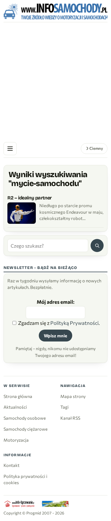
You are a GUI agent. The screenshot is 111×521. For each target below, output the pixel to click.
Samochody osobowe (25, 418)
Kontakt (12, 465)
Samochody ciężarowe (26, 429)
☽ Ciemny (94, 148)
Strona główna (18, 396)
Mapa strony (73, 396)
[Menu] (10, 148)
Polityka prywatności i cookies (25, 479)
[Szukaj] (97, 245)
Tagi (64, 407)
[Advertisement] (55, 81)
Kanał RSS (70, 418)
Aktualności (15, 407)
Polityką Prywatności (74, 323)
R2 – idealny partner (29, 198)
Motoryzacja (16, 440)
